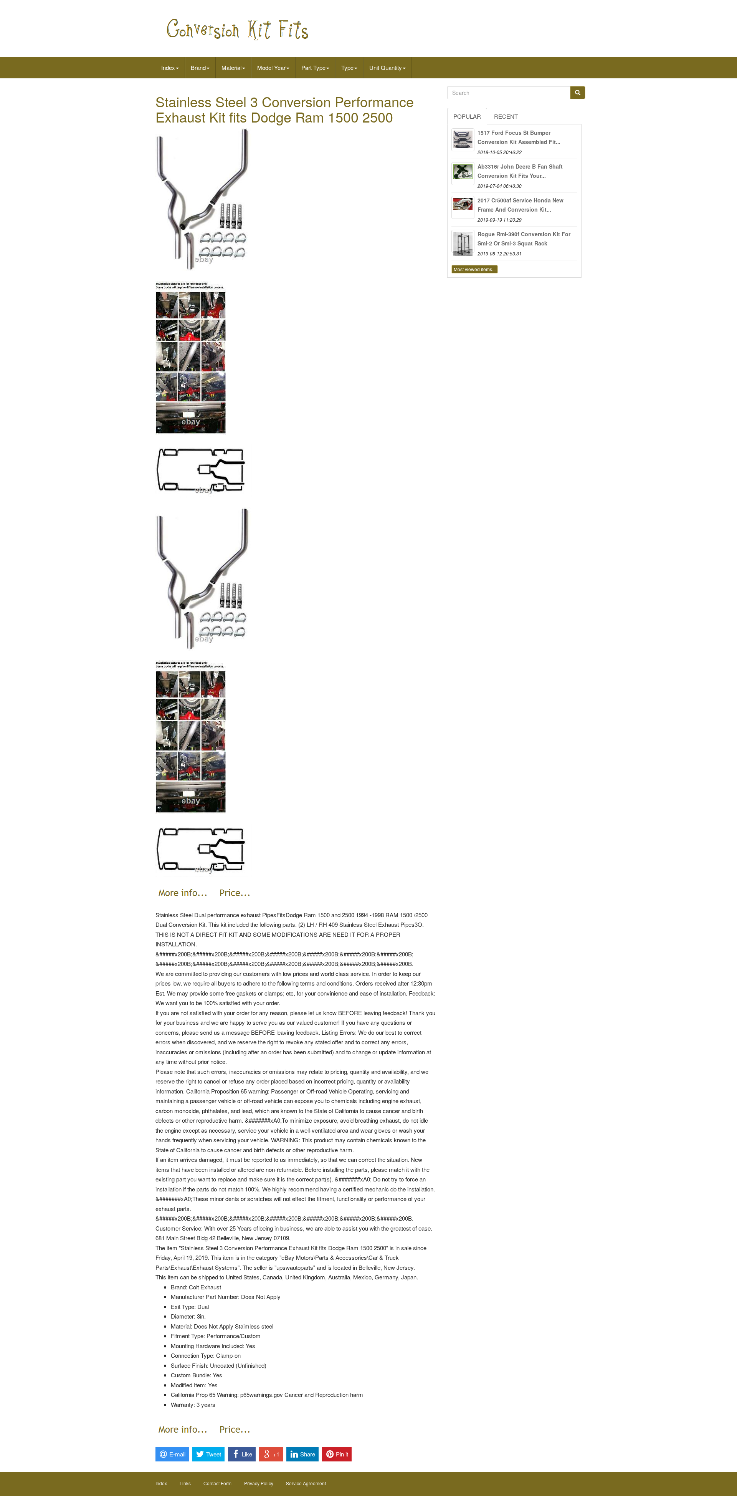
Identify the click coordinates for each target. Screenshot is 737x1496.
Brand (198, 67)
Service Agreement (306, 1483)
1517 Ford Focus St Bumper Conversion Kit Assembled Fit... (519, 137)
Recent (506, 116)
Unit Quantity (385, 67)
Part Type (313, 67)
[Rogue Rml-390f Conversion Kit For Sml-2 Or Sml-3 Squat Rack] (462, 241)
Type (347, 67)
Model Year (271, 67)
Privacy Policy (258, 1483)
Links (185, 1483)
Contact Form (217, 1483)
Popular (467, 116)
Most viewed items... (475, 269)
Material (231, 67)
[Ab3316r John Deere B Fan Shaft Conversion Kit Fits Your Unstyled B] (462, 173)
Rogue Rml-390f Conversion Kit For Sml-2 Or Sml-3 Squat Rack (524, 238)
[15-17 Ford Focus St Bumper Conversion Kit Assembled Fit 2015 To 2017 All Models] (462, 139)
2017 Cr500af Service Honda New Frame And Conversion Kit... (520, 204)
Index (168, 67)
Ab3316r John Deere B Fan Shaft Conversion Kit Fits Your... (520, 170)
